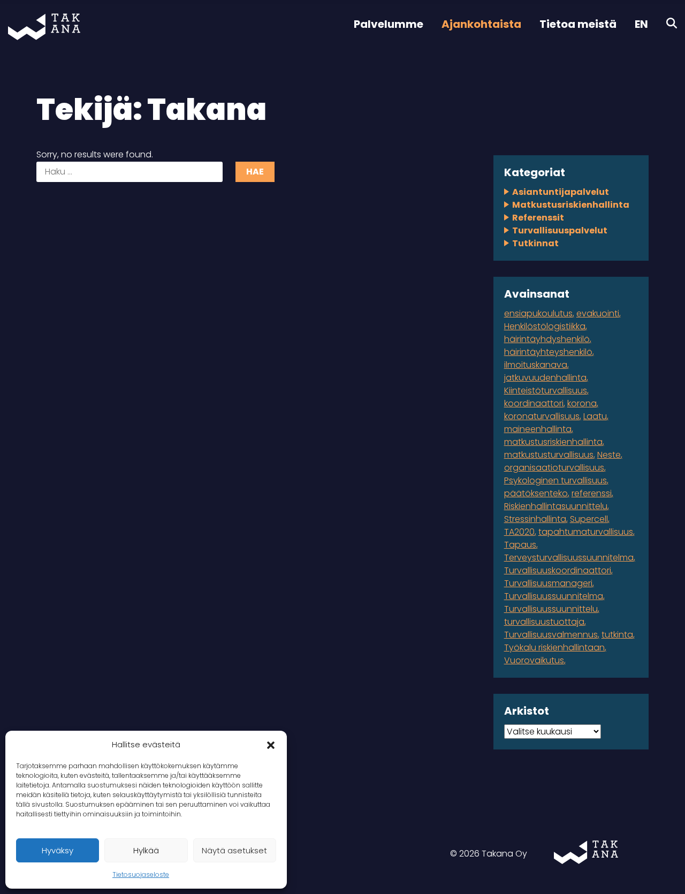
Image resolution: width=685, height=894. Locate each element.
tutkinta (617, 634)
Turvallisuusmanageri (548, 583)
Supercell (589, 519)
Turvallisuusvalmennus (551, 634)
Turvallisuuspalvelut (559, 230)
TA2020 (519, 532)
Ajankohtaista (481, 24)
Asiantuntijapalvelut (560, 192)
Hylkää (146, 850)
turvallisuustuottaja (544, 622)
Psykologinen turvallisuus (555, 480)
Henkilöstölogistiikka (544, 326)
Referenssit (538, 217)
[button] (270, 744)
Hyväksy (57, 850)
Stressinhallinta (535, 519)
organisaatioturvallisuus (554, 467)
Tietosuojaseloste (140, 874)
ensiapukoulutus (538, 313)
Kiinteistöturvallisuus (545, 390)
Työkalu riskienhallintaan (554, 647)
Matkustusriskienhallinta (570, 205)
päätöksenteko (536, 493)
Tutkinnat (535, 243)
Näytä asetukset (234, 850)
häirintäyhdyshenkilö (547, 339)
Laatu (595, 416)
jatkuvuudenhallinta (545, 378)
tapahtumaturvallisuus (585, 532)
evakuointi (597, 313)
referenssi (592, 493)
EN (641, 24)
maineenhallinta (538, 429)
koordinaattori (534, 403)
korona (582, 403)
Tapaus (520, 545)
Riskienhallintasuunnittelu (555, 506)
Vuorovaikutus (534, 660)
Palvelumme (388, 24)
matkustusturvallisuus (548, 455)
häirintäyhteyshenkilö (548, 352)
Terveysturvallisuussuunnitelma (569, 557)
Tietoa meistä (577, 24)
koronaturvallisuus (542, 416)
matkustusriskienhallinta (553, 442)
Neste (609, 455)
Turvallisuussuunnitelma (553, 596)
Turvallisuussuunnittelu (551, 609)
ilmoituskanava (535, 365)
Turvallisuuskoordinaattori (557, 570)
